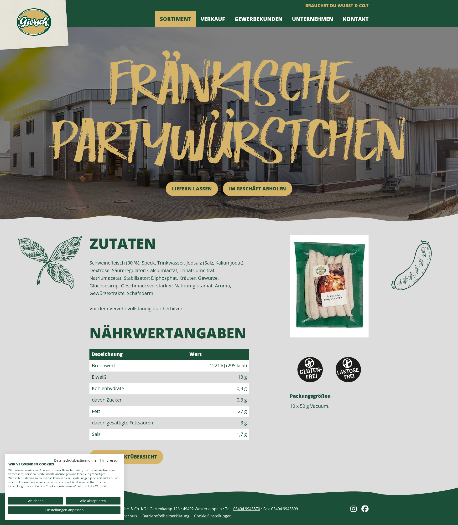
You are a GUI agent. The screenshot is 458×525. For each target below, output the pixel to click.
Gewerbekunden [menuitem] (258, 18)
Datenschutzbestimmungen (76, 460)
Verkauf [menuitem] (213, 18)
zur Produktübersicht (126, 457)
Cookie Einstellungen (213, 516)
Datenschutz (126, 516)
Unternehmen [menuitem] (312, 18)
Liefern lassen (192, 188)
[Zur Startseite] (34, 24)
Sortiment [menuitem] (175, 18)
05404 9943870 (246, 508)
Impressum (111, 460)
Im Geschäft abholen (257, 188)
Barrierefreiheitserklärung (165, 516)
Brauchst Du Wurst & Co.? (337, 5)
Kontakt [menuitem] (356, 18)
